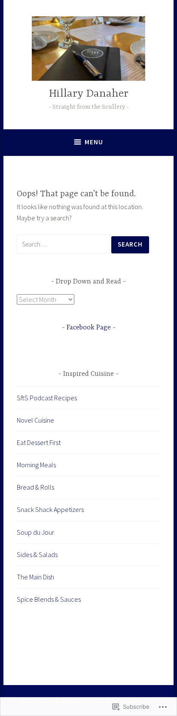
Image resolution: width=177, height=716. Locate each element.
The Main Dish (35, 577)
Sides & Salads (37, 554)
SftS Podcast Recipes (47, 397)
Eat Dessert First (39, 442)
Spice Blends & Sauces (49, 599)
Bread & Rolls (35, 487)
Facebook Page (89, 328)
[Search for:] (64, 244)
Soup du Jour (35, 532)
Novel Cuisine (35, 420)
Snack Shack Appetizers (50, 509)
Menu (94, 142)
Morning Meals (36, 464)
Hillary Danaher (88, 94)
